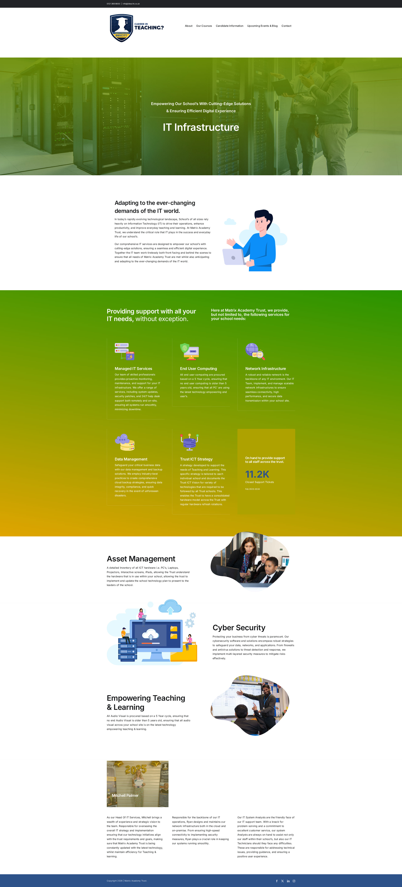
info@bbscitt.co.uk (131, 4)
